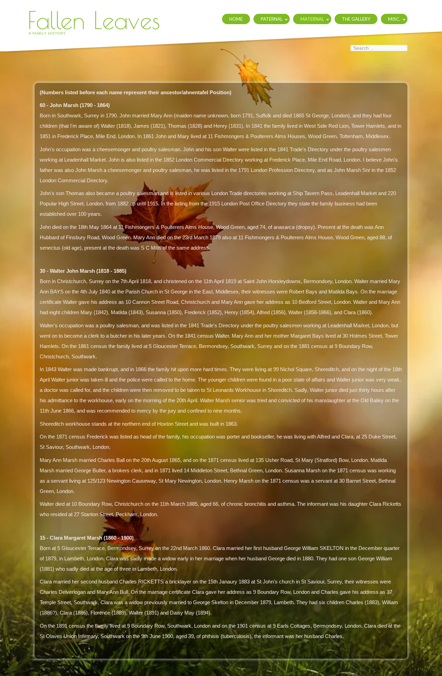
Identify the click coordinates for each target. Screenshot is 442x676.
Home (236, 19)
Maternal (312, 19)
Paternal (271, 19)
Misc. (394, 19)
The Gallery (356, 19)
